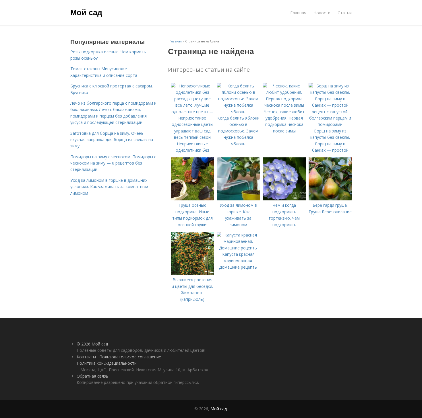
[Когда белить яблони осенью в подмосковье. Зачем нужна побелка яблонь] (238, 111)
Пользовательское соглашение (130, 357)
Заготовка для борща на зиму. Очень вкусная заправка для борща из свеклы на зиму (111, 139)
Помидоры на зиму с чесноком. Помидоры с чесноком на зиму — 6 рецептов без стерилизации (113, 163)
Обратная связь (92, 376)
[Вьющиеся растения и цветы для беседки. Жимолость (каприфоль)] (192, 273)
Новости (321, 12)
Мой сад (86, 12)
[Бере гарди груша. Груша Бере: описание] (330, 199)
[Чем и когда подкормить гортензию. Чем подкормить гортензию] (284, 199)
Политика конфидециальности (107, 363)
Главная (298, 12)
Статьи (345, 12)
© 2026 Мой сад (92, 344)
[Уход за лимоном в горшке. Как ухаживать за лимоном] (238, 199)
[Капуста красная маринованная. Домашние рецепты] (238, 248)
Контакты (86, 357)
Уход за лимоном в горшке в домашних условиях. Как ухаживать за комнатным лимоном (109, 186)
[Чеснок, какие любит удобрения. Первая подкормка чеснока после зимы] (284, 105)
